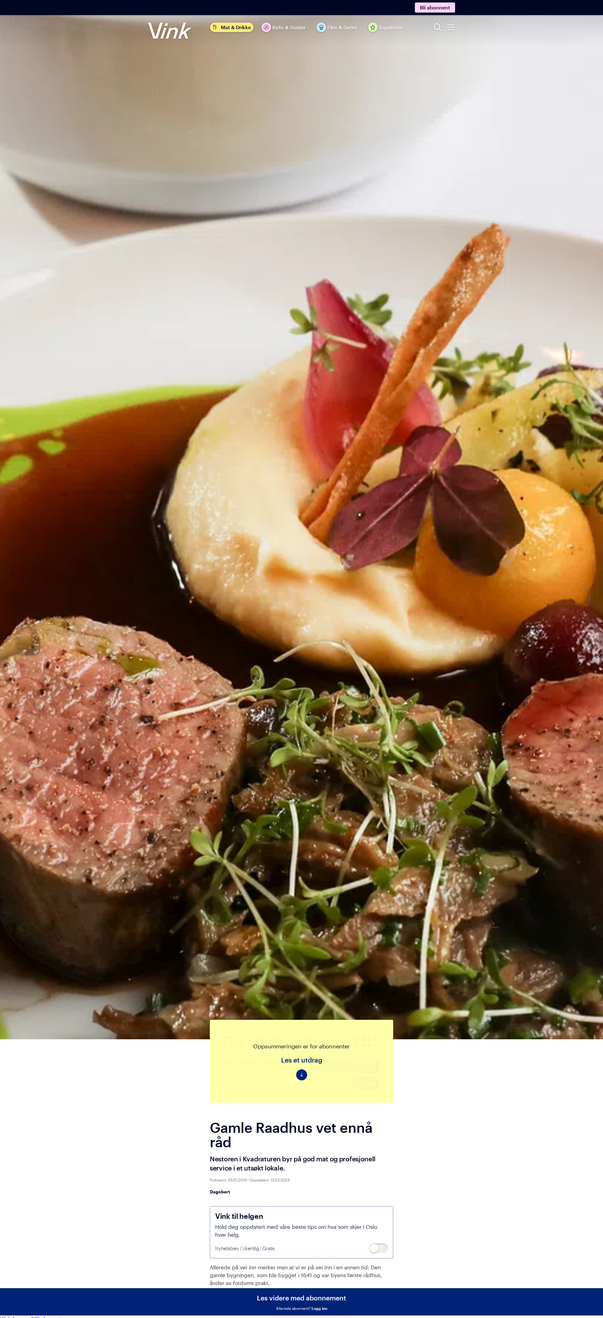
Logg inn (319, 1308)
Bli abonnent (435, 7)
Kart (280, 1083)
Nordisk (248, 1062)
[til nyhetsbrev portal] (378, 1248)
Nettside (244, 1083)
